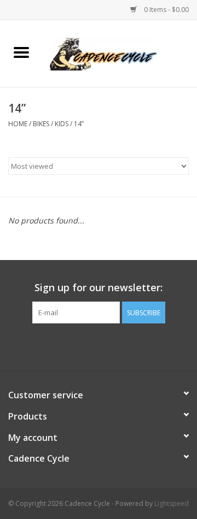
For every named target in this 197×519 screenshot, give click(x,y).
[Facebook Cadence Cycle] (98, 346)
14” (79, 123)
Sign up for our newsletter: (98, 287)
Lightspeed (171, 503)
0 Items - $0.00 (165, 9)
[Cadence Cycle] (120, 53)
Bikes (41, 123)
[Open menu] (21, 52)
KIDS (61, 123)
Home (17, 123)
